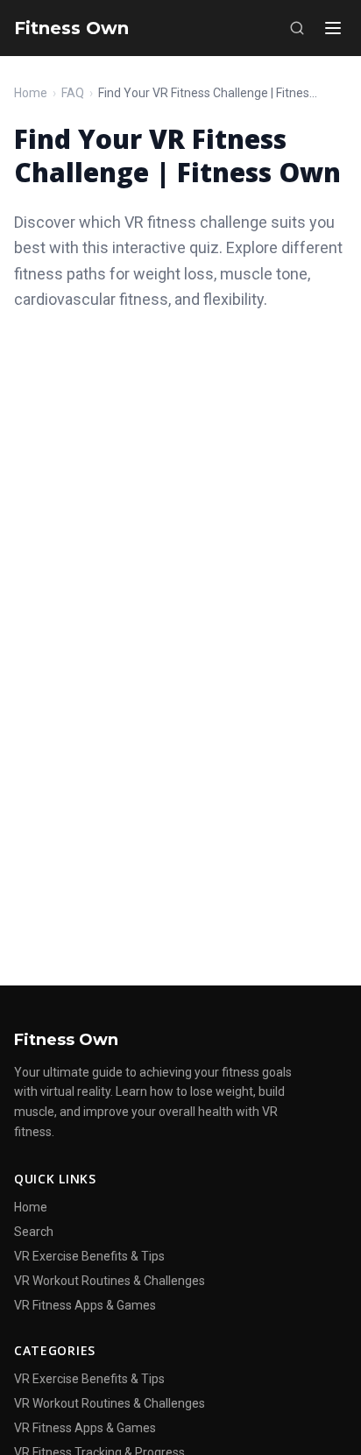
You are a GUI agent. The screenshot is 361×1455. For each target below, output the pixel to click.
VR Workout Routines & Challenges (109, 1281)
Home (30, 93)
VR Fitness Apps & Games (85, 1305)
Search (33, 1232)
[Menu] (333, 28)
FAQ (72, 93)
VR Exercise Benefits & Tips (89, 1256)
